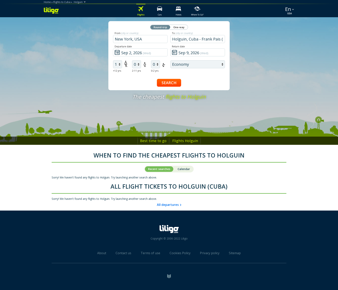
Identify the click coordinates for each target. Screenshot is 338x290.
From (126, 33)
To (182, 33)
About (101, 253)
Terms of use (150, 253)
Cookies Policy (180, 253)
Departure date (123, 46)
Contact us (123, 253)
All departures (168, 205)
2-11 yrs (136, 70)
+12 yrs (117, 70)
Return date (178, 46)
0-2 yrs (154, 70)
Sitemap (235, 253)
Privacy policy (209, 253)
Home (47, 2)
